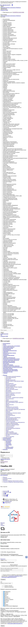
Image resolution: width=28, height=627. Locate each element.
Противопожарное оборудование (13, 417)
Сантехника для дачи (10, 421)
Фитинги (8, 435)
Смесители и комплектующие (12, 424)
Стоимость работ (9, 447)
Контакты (5, 479)
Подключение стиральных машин (13, 412)
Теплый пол (8, 429)
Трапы (7, 430)
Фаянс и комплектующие (11, 432)
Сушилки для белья (10, 425)
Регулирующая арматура (11, 418)
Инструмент (8, 390)
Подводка (8, 411)
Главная (2, 469)
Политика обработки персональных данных (13, 480)
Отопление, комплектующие (12, 408)
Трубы (7, 445)
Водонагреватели (9, 383)
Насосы (7, 405)
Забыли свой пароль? (5, 459)
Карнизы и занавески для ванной (13, 392)
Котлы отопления (10, 398)
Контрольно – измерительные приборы (14, 397)
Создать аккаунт (4, 461)
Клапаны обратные (10, 394)
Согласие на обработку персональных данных (13, 482)
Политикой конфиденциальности (9, 577)
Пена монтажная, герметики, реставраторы (15, 409)
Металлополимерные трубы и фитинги (14, 402)
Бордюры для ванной (10, 379)
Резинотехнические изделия (12, 420)
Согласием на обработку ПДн (15, 576)
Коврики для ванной (10, 395)
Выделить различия (8, 587)
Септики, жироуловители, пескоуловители (15, 422)
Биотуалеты (8, 378)
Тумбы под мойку (10, 431)
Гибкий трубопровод (10, 385)
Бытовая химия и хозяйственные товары (15, 381)
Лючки (7, 399)
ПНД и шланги (9, 410)
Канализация (9, 391)
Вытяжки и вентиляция (11, 384)
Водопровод (8, 441)
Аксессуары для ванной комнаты (13, 376)
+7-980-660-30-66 (5, 5)
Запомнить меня (5, 457)
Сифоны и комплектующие (12, 423)
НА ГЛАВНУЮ (4, 475)
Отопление (8, 442)
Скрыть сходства (8, 585)
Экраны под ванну (10, 436)
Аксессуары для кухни (11, 377)
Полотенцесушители (10, 415)
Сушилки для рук (10, 427)
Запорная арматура (10, 388)
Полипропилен (9, 414)
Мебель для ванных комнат (12, 401)
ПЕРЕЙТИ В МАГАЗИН (18, 12)
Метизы (7, 403)
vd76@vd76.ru (7, 502)
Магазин (5, 477)
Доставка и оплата (7, 478)
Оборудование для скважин (12, 407)
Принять (2, 625)
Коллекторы (8, 396)
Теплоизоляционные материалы (13, 428)
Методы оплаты (9, 448)
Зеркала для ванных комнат (12, 389)
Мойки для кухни (10, 404)
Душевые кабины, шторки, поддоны (14, 387)
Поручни (8, 416)
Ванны (7, 382)
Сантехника (8, 443)
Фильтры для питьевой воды (12, 434)
